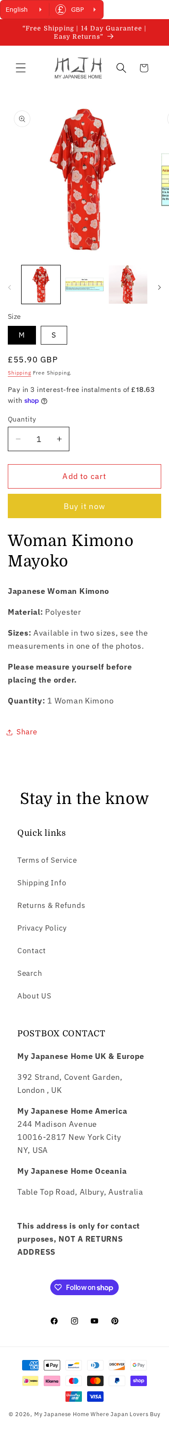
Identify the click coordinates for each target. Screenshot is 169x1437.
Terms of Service (47, 860)
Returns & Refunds (51, 905)
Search (29, 973)
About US (34, 996)
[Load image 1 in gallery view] (41, 284)
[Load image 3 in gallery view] (128, 284)
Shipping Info (41, 883)
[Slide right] (159, 287)
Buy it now (84, 506)
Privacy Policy (42, 928)
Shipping (19, 372)
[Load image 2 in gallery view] (84, 284)
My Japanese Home (61, 1414)
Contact (31, 950)
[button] (21, 68)
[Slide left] (9, 287)
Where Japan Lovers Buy (125, 1414)
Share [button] (26, 732)
